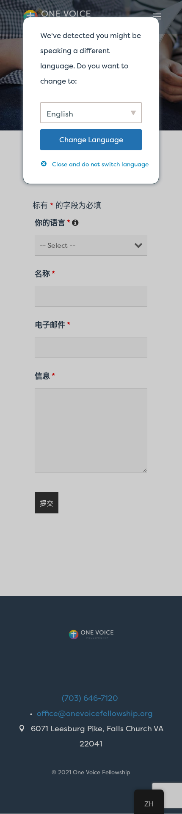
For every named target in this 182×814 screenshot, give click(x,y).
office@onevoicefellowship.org (95, 713)
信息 (45, 376)
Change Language (91, 139)
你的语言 (57, 222)
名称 (45, 274)
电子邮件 (52, 325)
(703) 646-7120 (90, 698)
